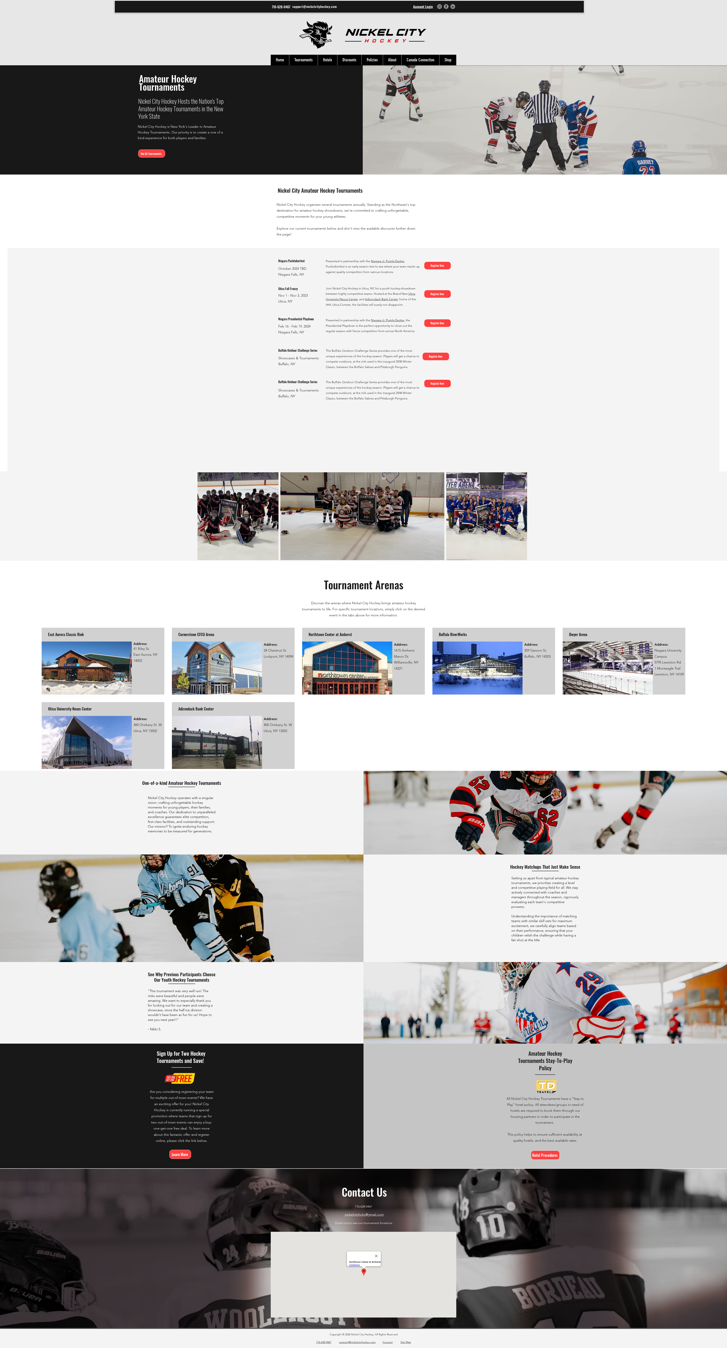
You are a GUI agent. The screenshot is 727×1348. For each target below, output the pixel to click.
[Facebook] (446, 6)
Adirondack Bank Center (381, 299)
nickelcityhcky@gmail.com (364, 1214)
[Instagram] (439, 6)
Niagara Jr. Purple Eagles (387, 261)
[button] (303, 60)
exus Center (350, 299)
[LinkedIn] (452, 6)
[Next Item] (520, 516)
